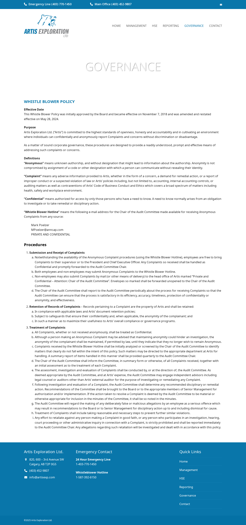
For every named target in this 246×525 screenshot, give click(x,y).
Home (183, 461)
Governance (187, 495)
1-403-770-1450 (86, 464)
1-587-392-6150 (86, 477)
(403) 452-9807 (39, 471)
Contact (184, 504)
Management (188, 470)
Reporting (186, 487)
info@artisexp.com (42, 477)
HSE (182, 478)
